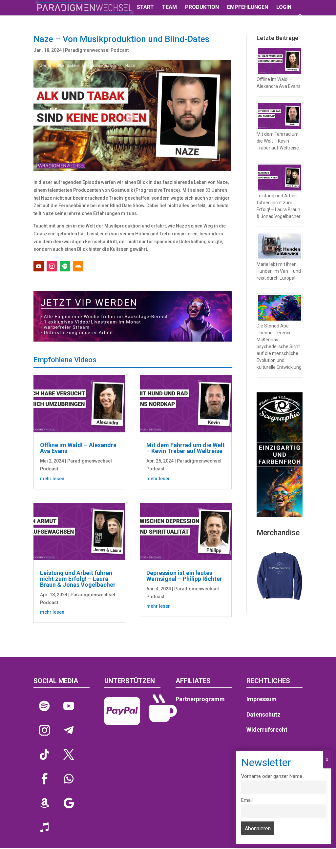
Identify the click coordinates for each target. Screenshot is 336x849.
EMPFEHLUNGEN (247, 7)
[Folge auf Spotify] (65, 266)
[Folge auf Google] (68, 803)
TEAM (169, 7)
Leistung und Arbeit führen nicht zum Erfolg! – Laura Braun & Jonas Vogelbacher (78, 578)
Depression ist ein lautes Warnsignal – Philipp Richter (184, 575)
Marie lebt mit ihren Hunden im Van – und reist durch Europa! (279, 271)
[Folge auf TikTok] (44, 754)
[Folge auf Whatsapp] (68, 779)
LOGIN (283, 7)
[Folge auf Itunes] (44, 827)
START (145, 7)
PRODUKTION (202, 7)
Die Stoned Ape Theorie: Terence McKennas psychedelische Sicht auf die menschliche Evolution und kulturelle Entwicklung (279, 346)
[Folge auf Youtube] (38, 266)
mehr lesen (52, 478)
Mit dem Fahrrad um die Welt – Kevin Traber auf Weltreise (185, 448)
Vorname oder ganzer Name (271, 776)
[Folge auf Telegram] (68, 730)
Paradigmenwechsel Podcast (97, 50)
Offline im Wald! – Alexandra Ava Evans (78, 448)
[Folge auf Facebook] (44, 779)
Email (247, 800)
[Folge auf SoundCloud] (78, 266)
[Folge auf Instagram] (52, 266)
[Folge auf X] (68, 754)
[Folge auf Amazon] (44, 803)
